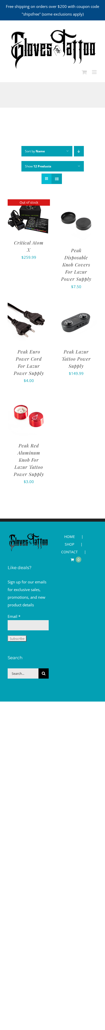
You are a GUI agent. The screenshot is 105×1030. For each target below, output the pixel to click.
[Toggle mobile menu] (94, 72)
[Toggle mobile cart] (84, 72)
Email (14, 616)
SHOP (69, 544)
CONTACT (69, 551)
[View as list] (57, 179)
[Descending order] (79, 151)
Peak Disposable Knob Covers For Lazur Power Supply (76, 264)
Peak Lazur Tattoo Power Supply (76, 359)
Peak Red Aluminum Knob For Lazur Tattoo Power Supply (29, 460)
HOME (69, 536)
